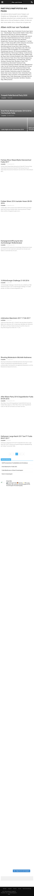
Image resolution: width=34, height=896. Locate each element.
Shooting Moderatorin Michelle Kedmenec (16, 357)
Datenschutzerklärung (27, 888)
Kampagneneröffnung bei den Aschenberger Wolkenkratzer (12, 242)
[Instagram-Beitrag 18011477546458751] (17, 669)
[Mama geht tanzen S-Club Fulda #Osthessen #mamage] (17, 611)
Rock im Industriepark (7, 474)
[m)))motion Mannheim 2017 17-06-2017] (17, 304)
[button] (32, 2)
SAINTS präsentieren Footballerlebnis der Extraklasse (15, 463)
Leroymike (3, 97)
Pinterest (15, 888)
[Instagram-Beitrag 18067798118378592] (17, 516)
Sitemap (19, 888)
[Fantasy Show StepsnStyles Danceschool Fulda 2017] (17, 146)
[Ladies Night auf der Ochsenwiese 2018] (13, 127)
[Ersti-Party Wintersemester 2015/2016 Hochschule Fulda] (17, 115)
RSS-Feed (4, 888)
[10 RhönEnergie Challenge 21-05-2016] (17, 266)
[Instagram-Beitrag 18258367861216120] (17, 649)
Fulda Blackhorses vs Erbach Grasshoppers (12, 470)
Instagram (10, 888)
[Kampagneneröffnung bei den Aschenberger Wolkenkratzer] (17, 227)
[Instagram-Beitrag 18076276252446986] (17, 630)
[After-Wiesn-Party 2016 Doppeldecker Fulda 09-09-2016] (17, 383)
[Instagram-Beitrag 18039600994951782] (17, 535)
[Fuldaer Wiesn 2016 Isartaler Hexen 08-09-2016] (17, 187)
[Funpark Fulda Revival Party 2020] (17, 97)
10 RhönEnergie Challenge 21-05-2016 (15, 281)
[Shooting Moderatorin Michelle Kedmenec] (17, 343)
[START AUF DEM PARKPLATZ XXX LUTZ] (17, 497)
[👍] (17, 554)
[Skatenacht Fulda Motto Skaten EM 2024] (17, 592)
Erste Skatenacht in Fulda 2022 (9, 466)
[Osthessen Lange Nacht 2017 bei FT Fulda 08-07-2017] (17, 422)
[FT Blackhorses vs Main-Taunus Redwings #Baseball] (17, 859)
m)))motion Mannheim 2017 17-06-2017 (15, 318)
